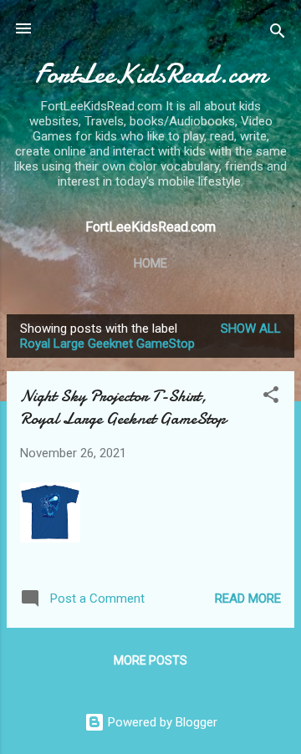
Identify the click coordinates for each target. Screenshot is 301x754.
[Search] (278, 33)
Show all (251, 328)
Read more (248, 598)
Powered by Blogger (161, 722)
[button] (271, 397)
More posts (150, 660)
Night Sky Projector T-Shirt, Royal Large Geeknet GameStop (123, 407)
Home (150, 263)
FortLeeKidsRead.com (151, 74)
